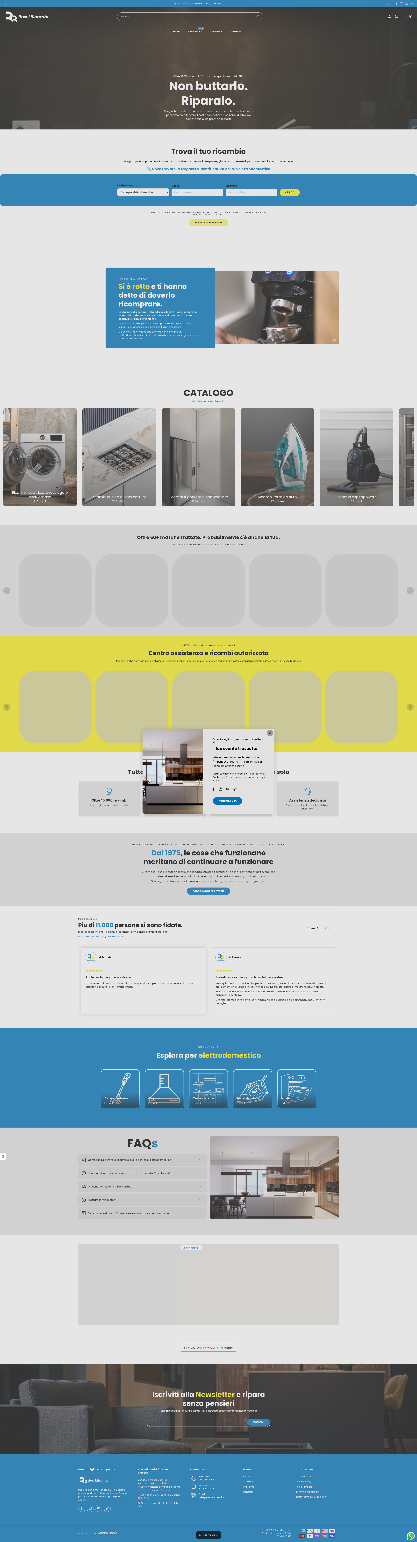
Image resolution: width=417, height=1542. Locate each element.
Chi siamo (216, 31)
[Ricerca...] (258, 16)
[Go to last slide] (5, 4)
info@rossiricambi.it (211, 1497)
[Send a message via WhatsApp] (410, 1535)
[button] (335, 340)
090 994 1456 (206, 1479)
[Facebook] (396, 4)
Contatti (235, 31)
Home (176, 31)
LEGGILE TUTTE (115, 936)
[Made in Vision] (107, 1533)
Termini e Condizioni (307, 1491)
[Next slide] (389, 4)
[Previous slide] (6, 590)
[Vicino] (270, 733)
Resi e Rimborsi (304, 1486)
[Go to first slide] (335, 928)
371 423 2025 (206, 1488)
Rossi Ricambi (282, 1530)
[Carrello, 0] (396, 16)
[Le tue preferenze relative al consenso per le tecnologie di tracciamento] (3, 1156)
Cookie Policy (303, 1476)
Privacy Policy (303, 1481)
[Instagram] (401, 4)
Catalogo (194, 31)
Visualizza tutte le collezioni (207, 401)
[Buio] (408, 17)
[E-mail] (406, 4)
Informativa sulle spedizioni (311, 1497)
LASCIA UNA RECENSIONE (91, 936)
